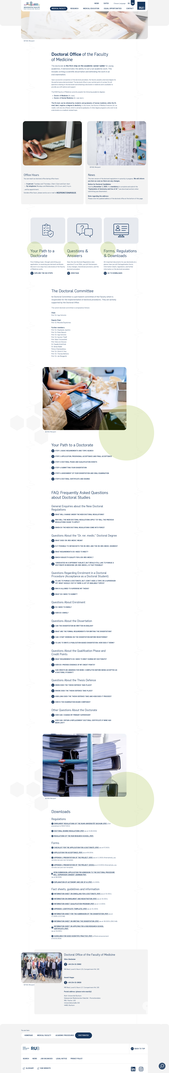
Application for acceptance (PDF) (68, 853)
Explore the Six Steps (43, 273)
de (129, 3)
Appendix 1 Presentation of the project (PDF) (73, 858)
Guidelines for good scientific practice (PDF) (73, 936)
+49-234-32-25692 (74, 964)
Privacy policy (76, 1059)
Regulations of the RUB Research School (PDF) (73, 836)
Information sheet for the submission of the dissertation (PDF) (81, 914)
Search (26, 1059)
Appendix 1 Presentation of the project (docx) (74, 865)
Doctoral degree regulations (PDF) (69, 831)
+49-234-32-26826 (74, 983)
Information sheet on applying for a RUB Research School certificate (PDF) (79, 927)
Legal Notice (61, 1059)
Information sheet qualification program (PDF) (74, 904)
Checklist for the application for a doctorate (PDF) (76, 848)
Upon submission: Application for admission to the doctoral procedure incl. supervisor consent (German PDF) (84, 873)
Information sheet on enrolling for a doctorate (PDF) (77, 894)
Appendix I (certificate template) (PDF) (70, 909)
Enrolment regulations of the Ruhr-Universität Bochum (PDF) (80, 824)
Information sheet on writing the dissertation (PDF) (76, 921)
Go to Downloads (114, 273)
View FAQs (75, 273)
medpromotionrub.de (66, 193)
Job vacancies (46, 1059)
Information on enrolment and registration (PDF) (75, 899)
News (34, 1059)
